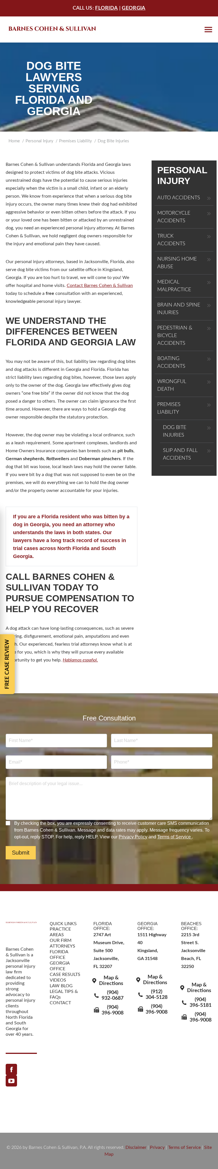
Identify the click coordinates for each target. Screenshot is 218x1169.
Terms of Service (174, 836)
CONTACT (60, 1003)
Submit (21, 852)
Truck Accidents (171, 240)
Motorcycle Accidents (173, 217)
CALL (18, 577)
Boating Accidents (171, 362)
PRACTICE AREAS (60, 932)
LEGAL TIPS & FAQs (64, 994)
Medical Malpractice (174, 286)
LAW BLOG (61, 986)
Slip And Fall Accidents (180, 454)
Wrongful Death (171, 385)
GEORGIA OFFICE (60, 966)
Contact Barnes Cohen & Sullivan (100, 285)
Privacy (157, 1147)
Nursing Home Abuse (177, 263)
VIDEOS (58, 980)
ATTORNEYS (62, 946)
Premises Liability (169, 408)
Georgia (133, 8)
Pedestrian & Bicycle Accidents (174, 335)
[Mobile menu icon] (208, 29)
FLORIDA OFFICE (59, 955)
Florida (106, 8)
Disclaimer (135, 1147)
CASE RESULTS (65, 974)
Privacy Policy (133, 836)
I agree (8, 823)
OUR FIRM (61, 940)
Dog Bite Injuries (174, 431)
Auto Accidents (178, 197)
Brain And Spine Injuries (178, 309)
